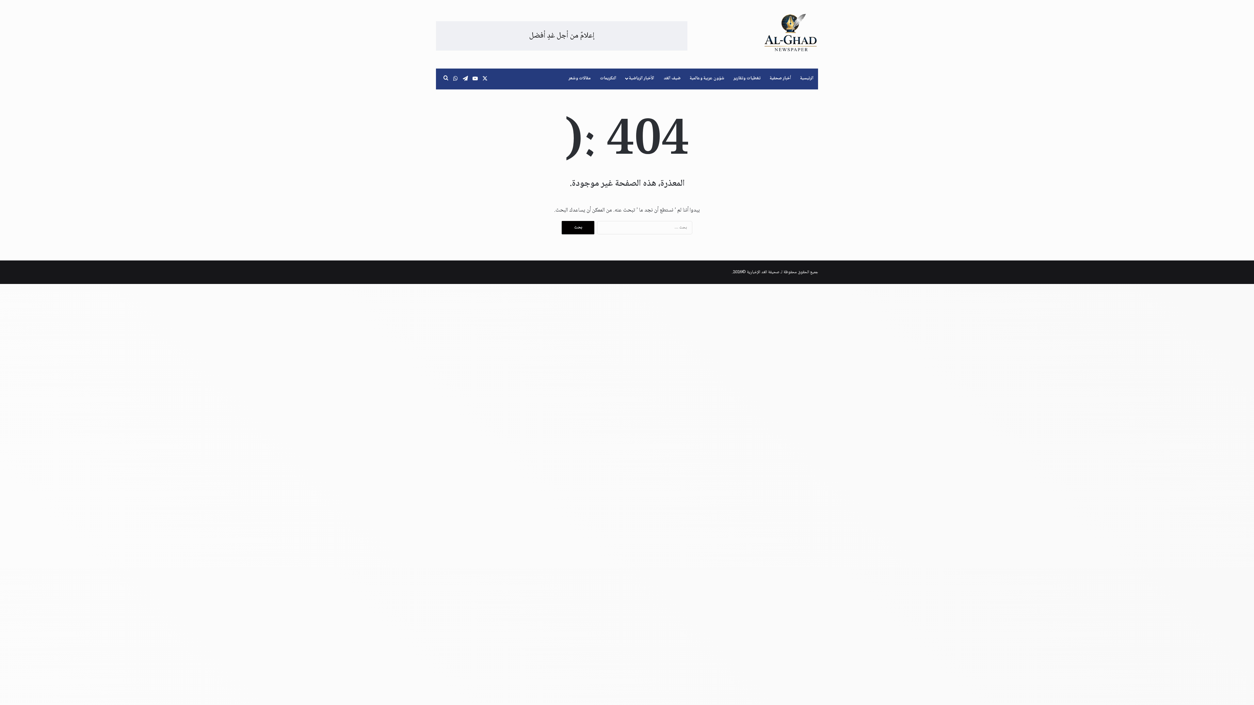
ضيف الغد (672, 78)
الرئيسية (806, 78)
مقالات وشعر (580, 78)
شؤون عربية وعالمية (707, 78)
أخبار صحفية (780, 78)
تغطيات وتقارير (747, 78)
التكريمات (608, 78)
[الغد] (791, 32)
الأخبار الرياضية (641, 78)
